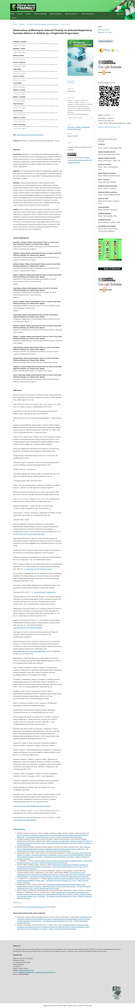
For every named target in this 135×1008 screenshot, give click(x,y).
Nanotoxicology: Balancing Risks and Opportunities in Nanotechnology (58, 861)
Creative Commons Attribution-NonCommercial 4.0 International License (80, 160)
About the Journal (71, 14)
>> (21, 902)
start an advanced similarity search (34, 907)
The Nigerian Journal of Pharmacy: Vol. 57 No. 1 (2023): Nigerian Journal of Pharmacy (52, 850)
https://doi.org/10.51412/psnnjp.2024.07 (30, 135)
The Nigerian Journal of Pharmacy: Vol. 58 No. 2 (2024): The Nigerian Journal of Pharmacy (59, 876)
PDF (71, 82)
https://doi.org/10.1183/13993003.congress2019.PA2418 (31, 806)
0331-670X (105, 30)
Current (19, 14)
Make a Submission (106, 41)
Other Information (87, 14)
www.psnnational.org (26, 970)
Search (120, 14)
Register (116, 1)
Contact (14, 18)
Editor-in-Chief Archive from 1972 (109, 127)
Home (12, 14)
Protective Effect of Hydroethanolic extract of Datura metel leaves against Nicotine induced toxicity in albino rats (53, 848)
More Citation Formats (75, 118)
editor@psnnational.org (26, 972)
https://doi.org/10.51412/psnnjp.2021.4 (39, 569)
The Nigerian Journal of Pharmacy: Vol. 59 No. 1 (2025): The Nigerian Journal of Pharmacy (54, 862)
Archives (28, 14)
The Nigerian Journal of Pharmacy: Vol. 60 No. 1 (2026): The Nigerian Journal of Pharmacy (46, 929)
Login (123, 1)
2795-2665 (108, 32)
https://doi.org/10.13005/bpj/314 (45, 592)
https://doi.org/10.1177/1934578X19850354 (27, 628)
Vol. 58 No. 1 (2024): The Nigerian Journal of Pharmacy (42, 24)
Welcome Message (40, 14)
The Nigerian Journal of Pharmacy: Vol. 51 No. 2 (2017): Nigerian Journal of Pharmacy (54, 887)
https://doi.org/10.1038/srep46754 (24, 820)
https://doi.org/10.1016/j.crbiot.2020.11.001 (30, 534)
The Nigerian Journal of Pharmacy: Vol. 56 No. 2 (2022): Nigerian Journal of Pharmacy (53, 837)
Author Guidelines (56, 14)
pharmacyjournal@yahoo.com (45, 972)
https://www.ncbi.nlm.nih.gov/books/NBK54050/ (29, 651)
